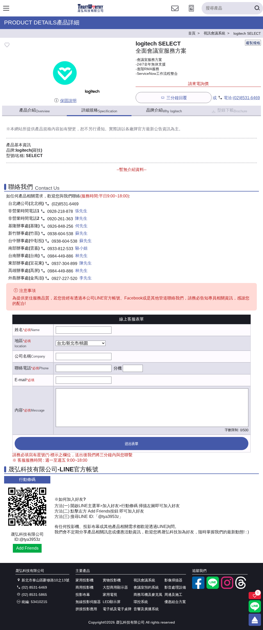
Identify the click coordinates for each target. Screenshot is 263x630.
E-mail (20, 380)
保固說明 (68, 100)
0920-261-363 (60, 219)
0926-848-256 (60, 226)
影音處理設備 (175, 587)
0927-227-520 (64, 278)
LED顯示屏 (111, 602)
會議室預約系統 (146, 587)
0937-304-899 (64, 263)
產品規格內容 (47, 129)
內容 (19, 410)
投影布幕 (83, 594)
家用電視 (110, 594)
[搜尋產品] (257, 8)
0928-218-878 (60, 211)
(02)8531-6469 (246, 98)
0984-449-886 (60, 256)
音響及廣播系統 (146, 609)
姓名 (19, 329)
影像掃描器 (173, 580)
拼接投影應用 (86, 609)
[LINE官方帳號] (212, 588)
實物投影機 (112, 580)
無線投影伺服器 (88, 602)
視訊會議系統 (144, 580)
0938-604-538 (60, 234)
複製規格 (253, 43)
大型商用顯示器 (115, 587)
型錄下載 (232, 110)
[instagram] (227, 588)
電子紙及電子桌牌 (117, 609)
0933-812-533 (60, 248)
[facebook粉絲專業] (198, 588)
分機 (118, 368)
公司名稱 (23, 356)
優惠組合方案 (175, 602)
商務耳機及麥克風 (148, 594)
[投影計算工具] (191, 13)
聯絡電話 (23, 368)
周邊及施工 (173, 594)
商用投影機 (84, 587)
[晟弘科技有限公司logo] (90, 11)
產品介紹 (34, 110)
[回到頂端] (255, 620)
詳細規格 (99, 110)
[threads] (241, 588)
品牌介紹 (164, 110)
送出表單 (131, 444)
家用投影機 (84, 580)
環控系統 (141, 602)
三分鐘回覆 (176, 98)
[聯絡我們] (175, 13)
